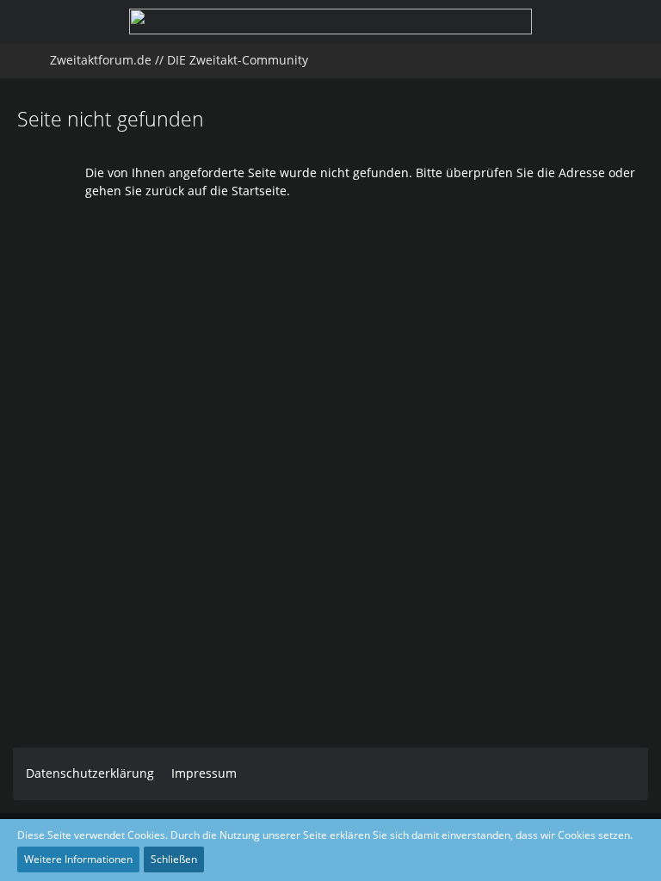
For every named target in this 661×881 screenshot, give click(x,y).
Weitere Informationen (78, 859)
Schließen (174, 859)
